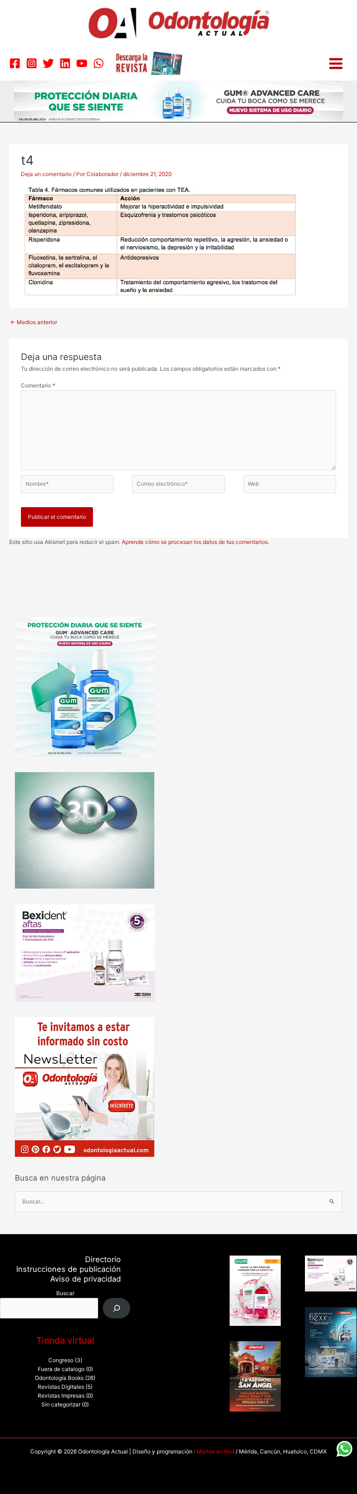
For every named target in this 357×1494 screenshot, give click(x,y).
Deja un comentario (46, 174)
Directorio (103, 1259)
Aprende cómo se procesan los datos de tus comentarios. (195, 542)
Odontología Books (59, 1378)
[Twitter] (48, 63)
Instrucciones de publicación (68, 1269)
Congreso (60, 1360)
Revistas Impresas (61, 1395)
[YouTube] (81, 63)
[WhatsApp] (98, 63)
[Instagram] (31, 63)
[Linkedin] (65, 63)
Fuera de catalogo (61, 1369)
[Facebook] (14, 63)
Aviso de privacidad (85, 1278)
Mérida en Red (215, 1451)
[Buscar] (117, 1308)
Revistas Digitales (61, 1387)
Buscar (65, 1293)
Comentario (38, 385)
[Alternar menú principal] (336, 63)
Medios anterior (33, 322)
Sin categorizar (60, 1404)
